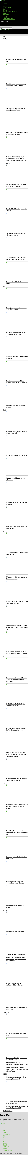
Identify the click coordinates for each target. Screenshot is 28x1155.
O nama (5, 17)
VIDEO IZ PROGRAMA (9, 19)
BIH (4, 9)
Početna (5, 3)
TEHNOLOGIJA (6, 1012)
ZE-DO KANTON (7, 7)
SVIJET (5, 10)
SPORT (4, 531)
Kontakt (5, 13)
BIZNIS (4, 656)
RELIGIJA (5, 910)
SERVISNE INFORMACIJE (10, 12)
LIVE (4, 4)
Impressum (6, 14)
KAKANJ (5, 6)
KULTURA (5, 783)
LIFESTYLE (5, 1074)
